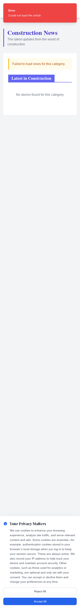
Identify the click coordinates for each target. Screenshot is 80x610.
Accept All (40, 601)
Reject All (40, 591)
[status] (40, 13)
